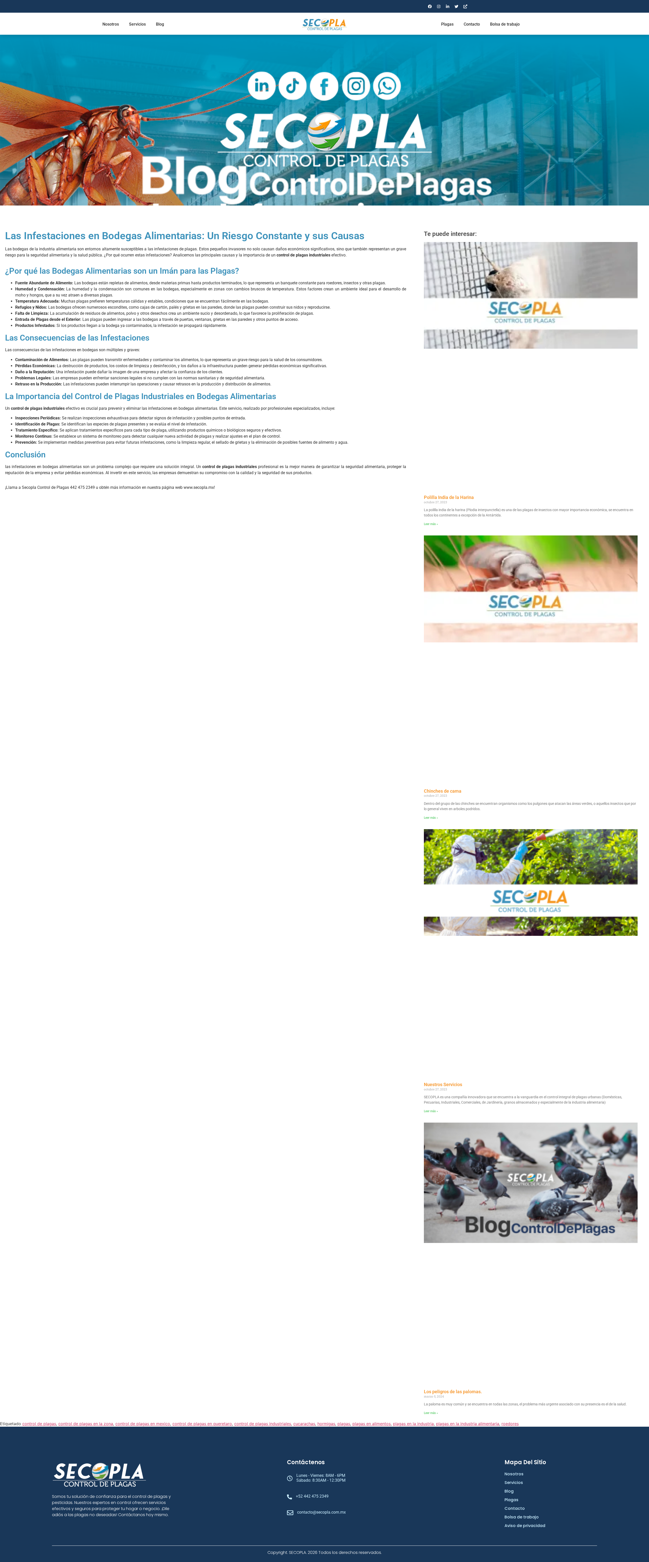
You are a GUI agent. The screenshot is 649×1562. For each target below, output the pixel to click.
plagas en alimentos (371, 1423)
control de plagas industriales (262, 1423)
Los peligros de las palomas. (453, 1391)
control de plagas (39, 1423)
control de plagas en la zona (85, 1423)
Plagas (447, 24)
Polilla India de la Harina (449, 497)
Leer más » (431, 524)
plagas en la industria (413, 1423)
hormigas (326, 1423)
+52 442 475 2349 (312, 1496)
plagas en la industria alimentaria (467, 1423)
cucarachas (304, 1423)
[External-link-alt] (465, 6)
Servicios (137, 24)
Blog (160, 24)
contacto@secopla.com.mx (321, 1512)
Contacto (472, 24)
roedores (510, 1423)
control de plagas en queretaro (202, 1423)
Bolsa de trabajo (505, 24)
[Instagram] (438, 6)
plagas (343, 1423)
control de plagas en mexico (142, 1423)
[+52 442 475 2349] (289, 1497)
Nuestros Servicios (443, 1084)
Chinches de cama (442, 791)
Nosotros (110, 24)
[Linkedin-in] (447, 6)
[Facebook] (430, 6)
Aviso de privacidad (524, 1526)
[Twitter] (456, 6)
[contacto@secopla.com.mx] (290, 1513)
